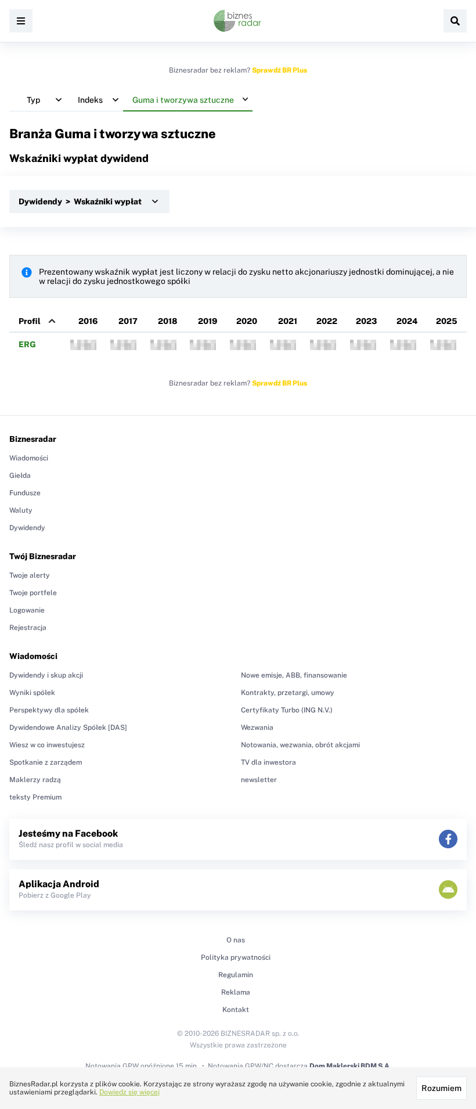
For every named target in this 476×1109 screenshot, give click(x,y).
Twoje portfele (33, 593)
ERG (27, 344)
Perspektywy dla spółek (49, 710)
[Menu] (21, 21)
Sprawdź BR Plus (279, 70)
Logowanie (27, 610)
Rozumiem (441, 1088)
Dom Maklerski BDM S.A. (350, 1066)
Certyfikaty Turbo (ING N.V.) (287, 710)
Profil (30, 321)
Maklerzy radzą (35, 780)
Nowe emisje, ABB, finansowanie (294, 675)
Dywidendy (27, 528)
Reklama (235, 992)
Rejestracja (27, 628)
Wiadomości (28, 458)
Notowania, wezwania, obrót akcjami (300, 745)
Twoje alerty (29, 575)
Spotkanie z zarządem (45, 762)
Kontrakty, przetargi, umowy (287, 693)
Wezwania (257, 727)
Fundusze (25, 493)
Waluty (21, 510)
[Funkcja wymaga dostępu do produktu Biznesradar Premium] (83, 345)
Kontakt (235, 1010)
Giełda (20, 475)
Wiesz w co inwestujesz (47, 745)
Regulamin (235, 975)
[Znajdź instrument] (455, 21)
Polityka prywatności (236, 957)
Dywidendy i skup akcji (46, 675)
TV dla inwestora (268, 762)
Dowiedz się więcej (129, 1092)
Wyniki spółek (32, 693)
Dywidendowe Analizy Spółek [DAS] (68, 727)
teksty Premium (35, 797)
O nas (235, 940)
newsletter (259, 780)
